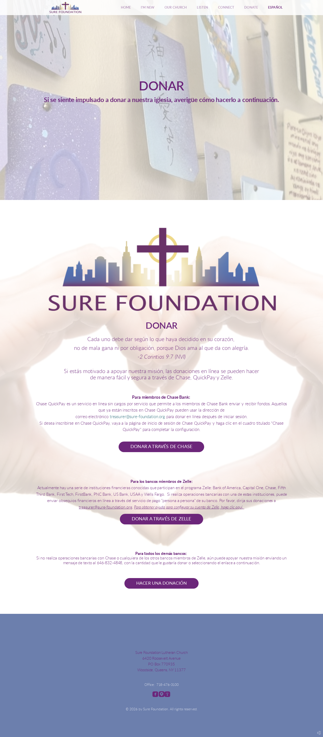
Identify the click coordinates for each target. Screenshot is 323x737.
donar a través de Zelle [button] (161, 519)
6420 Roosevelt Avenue (161, 658)
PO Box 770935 (161, 664)
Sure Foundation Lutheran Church (161, 653)
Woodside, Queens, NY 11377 (161, 670)
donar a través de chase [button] (161, 447)
